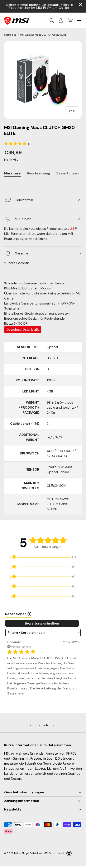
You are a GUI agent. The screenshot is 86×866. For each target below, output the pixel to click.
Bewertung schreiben (42, 623)
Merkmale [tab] (12, 173)
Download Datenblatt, (22, 330)
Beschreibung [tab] (38, 173)
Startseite (10, 35)
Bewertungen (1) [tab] (70, 173)
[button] (70, 20)
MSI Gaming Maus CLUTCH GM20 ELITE (43, 35)
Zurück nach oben (43, 725)
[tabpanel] (43, 183)
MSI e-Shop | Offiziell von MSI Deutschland (39, 853)
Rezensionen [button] (18, 614)
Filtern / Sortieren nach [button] (26, 632)
